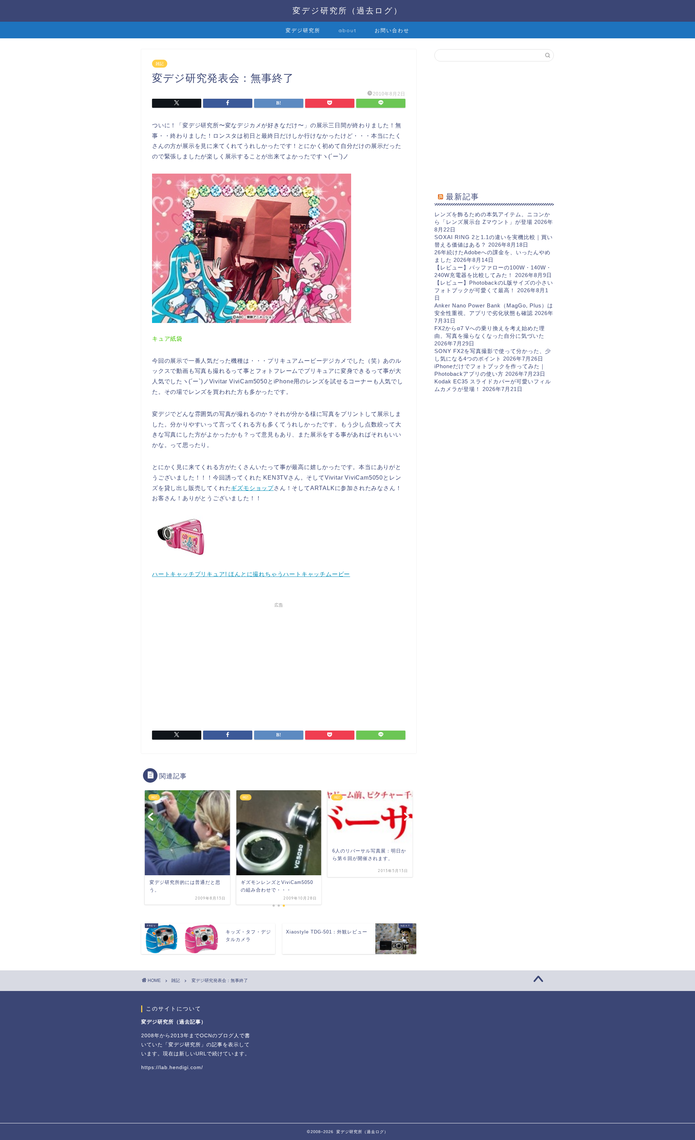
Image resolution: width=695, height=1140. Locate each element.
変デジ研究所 (303, 30)
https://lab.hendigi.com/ (172, 1067)
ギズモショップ (252, 488)
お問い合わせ (392, 30)
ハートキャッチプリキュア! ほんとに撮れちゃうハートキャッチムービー (251, 574)
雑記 (160, 63)
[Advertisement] (278, 661)
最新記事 (462, 196)
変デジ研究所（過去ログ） (347, 10)
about (347, 30)
